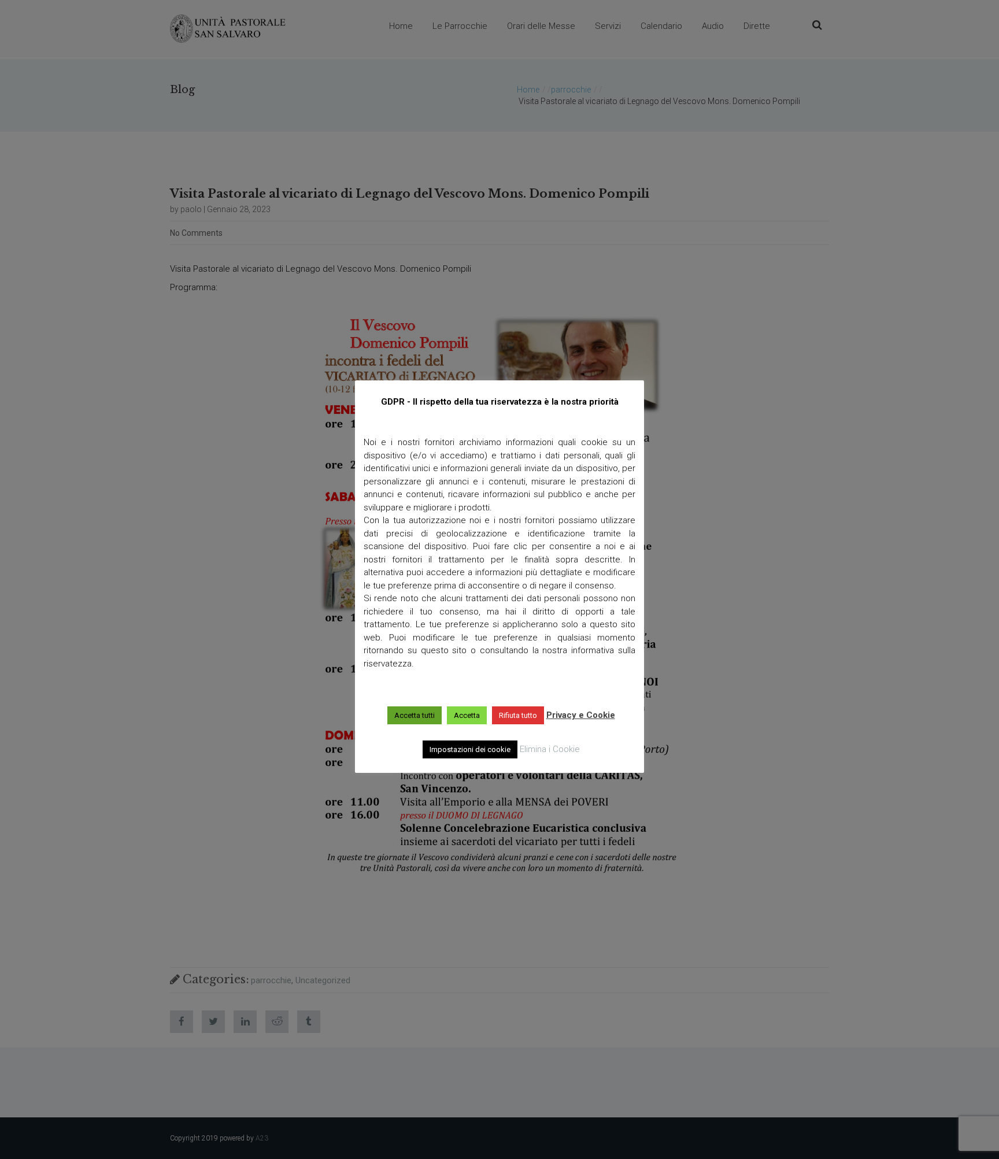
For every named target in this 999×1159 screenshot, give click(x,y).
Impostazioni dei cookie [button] (470, 749)
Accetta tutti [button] (414, 715)
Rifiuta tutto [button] (518, 715)
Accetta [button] (467, 715)
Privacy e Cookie (580, 715)
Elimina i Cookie (550, 749)
